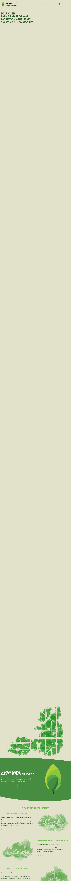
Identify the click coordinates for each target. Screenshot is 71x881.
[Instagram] (55, 4)
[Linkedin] (59, 4)
